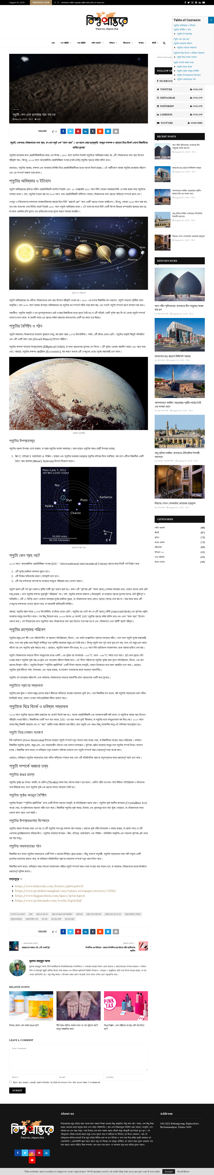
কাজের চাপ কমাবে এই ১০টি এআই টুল (36, 947)
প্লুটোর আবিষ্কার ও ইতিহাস (132, 914)
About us (67, 1113)
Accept (169, 1171)
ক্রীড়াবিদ (158, 547)
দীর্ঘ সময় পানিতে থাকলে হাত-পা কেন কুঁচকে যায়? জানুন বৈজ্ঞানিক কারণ (77, 1026)
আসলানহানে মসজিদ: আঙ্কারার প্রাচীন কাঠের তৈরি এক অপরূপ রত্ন (186, 192)
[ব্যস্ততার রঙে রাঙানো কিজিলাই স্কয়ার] (163, 174)
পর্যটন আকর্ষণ (96, 42)
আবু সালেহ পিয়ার (162, 313)
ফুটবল (157, 537)
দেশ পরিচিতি (65, 42)
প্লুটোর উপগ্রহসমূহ (16, 919)
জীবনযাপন (126, 42)
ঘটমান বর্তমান (160, 561)
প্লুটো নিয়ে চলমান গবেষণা (187, 57)
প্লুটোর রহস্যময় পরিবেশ (183, 43)
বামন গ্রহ (44, 919)
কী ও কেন (16, 110)
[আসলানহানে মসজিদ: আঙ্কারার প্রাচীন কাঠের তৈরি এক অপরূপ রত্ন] (163, 197)
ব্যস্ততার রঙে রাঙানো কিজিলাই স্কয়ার (186, 167)
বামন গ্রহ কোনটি (56, 919)
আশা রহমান (161, 360)
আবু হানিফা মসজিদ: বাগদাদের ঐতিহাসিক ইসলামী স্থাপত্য (79, 2)
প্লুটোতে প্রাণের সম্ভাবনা (187, 47)
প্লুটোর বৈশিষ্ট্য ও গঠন (32, 919)
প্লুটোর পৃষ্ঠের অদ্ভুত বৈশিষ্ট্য (188, 70)
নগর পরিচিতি (81, 42)
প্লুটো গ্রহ (79, 914)
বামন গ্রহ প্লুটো (69, 919)
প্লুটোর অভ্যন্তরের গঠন (186, 79)
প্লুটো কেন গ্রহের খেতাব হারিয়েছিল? (62, 914)
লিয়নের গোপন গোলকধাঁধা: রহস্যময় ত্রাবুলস (188, 236)
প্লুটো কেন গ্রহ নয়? (42, 914)
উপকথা (141, 42)
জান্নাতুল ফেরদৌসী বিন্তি (165, 461)
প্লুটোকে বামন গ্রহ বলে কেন (113, 914)
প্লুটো (30, 914)
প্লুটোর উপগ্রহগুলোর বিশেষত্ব (189, 74)
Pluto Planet (18, 914)
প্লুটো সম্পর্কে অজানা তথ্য (94, 914)
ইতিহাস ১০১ (159, 552)
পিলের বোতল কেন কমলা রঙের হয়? (24, 1025)
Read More (183, 1171)
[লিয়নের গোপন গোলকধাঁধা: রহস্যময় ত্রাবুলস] (163, 243)
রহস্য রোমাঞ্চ (160, 542)
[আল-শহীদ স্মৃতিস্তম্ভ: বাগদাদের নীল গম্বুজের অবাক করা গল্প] (163, 151)
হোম (53, 42)
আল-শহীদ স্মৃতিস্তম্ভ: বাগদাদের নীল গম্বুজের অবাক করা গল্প (186, 146)
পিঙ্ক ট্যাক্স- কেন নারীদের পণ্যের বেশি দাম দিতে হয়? (124, 1026)
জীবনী (154, 42)
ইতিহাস (112, 42)
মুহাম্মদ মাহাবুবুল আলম (39, 961)
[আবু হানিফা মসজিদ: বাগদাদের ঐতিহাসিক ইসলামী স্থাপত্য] (163, 220)
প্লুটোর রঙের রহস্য (184, 66)
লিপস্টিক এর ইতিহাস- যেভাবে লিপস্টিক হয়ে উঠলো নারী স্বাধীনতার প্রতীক (110, 949)
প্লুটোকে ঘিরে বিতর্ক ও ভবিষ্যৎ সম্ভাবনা (189, 52)
